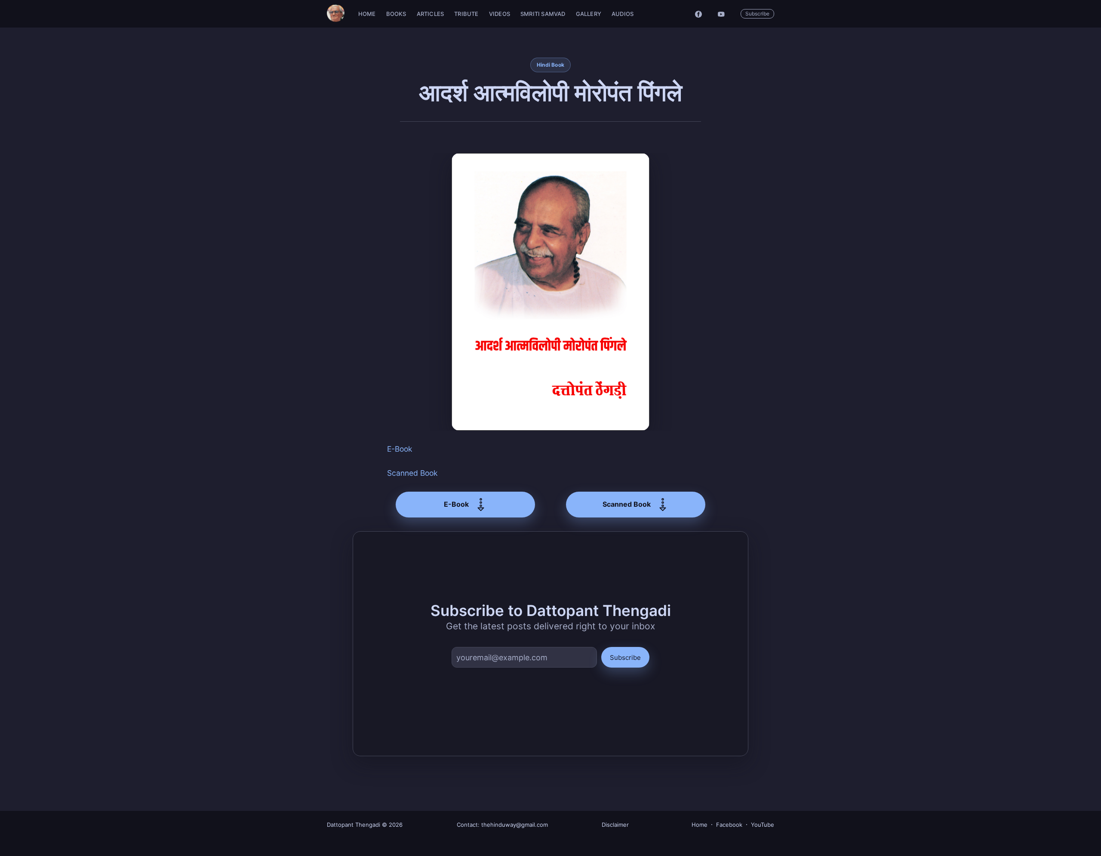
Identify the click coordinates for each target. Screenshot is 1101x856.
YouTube (762, 824)
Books (396, 13)
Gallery (588, 13)
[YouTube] (723, 14)
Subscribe (757, 13)
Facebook (729, 824)
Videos (499, 13)
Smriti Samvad (543, 13)
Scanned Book (412, 472)
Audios (623, 13)
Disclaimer (615, 824)
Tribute (466, 13)
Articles (430, 13)
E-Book (399, 448)
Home (367, 13)
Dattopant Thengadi (353, 824)
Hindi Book (550, 65)
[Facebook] (698, 14)
